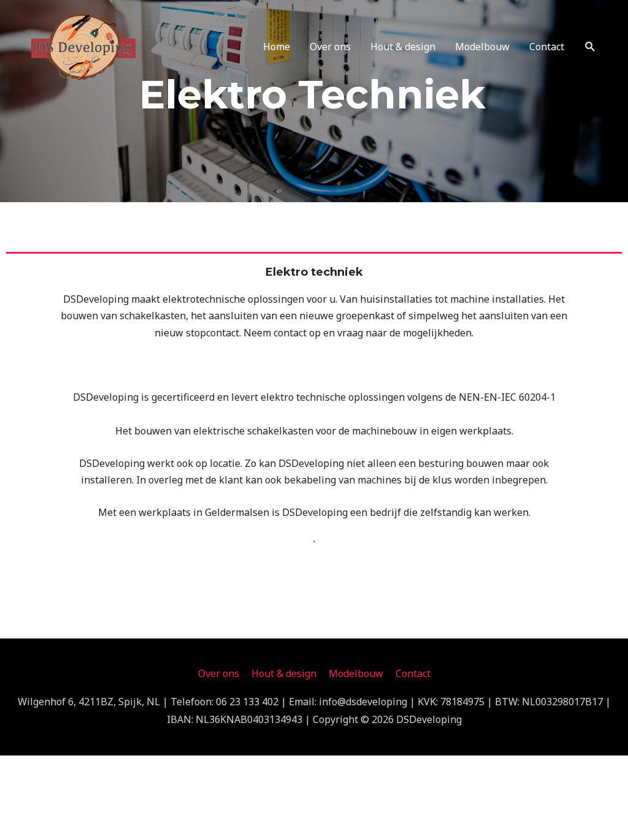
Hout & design (402, 46)
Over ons (330, 46)
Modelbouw (482, 46)
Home (276, 46)
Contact (546, 46)
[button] (590, 46)
